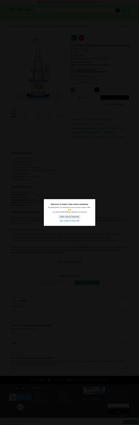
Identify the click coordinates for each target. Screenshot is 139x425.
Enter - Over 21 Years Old (69, 217)
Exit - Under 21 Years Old (69, 221)
